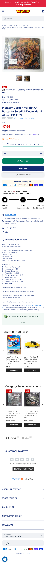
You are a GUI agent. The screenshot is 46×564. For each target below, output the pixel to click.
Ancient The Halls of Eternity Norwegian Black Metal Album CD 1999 (32, 414)
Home (4, 25)
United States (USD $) (12, 536)
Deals (11, 25)
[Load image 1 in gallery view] (19, 78)
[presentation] (3, 350)
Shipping (5, 131)
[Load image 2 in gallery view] (27, 78)
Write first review (24, 469)
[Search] (4, 18)
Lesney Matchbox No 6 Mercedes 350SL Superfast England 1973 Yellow (31, 360)
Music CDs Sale (20, 25)
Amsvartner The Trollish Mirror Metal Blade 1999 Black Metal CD (13, 414)
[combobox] (23, 18)
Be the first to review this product (23, 464)
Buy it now (23, 168)
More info (23, 322)
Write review (19, 118)
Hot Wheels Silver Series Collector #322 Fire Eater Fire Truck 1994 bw (13, 360)
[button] (23, 175)
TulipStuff (27, 553)
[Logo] (23, 11)
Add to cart (14, 370)
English (6, 544)
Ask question (30, 118)
